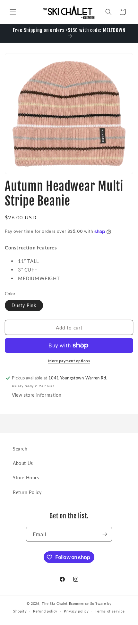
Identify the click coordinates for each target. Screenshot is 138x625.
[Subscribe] (105, 534)
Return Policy (27, 492)
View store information (36, 395)
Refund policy (45, 611)
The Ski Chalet (55, 603)
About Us (23, 463)
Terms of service (110, 611)
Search (20, 448)
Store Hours (26, 477)
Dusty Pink (24, 305)
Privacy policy (76, 611)
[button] (13, 12)
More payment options (69, 360)
